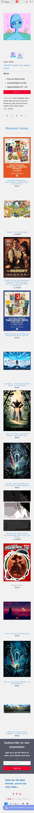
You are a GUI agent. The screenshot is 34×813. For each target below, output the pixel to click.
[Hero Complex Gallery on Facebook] (13, 794)
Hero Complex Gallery (19, 799)
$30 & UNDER (18, 98)
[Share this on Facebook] (12, 115)
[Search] (27, 2)
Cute (13, 103)
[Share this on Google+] (21, 115)
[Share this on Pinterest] (17, 115)
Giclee (10, 109)
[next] (29, 26)
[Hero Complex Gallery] (17, 2)
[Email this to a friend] (26, 115)
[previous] (5, 26)
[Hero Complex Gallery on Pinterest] (17, 794)
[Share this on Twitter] (7, 115)
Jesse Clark (8, 62)
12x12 (22, 101)
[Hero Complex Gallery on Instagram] (20, 794)
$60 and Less (14, 101)
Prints (11, 106)
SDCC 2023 (19, 106)
